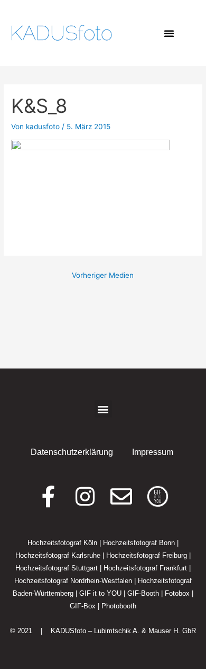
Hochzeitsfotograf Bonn (139, 543)
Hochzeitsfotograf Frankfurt (145, 568)
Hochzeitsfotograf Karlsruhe (57, 555)
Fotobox (177, 593)
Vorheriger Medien (103, 275)
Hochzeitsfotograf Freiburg (146, 555)
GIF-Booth (143, 593)
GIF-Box (83, 606)
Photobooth (118, 606)
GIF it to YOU (100, 593)
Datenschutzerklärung (72, 452)
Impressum (152, 452)
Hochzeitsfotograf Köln (62, 543)
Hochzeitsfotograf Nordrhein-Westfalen (73, 581)
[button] (169, 33)
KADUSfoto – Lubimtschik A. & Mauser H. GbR (123, 631)
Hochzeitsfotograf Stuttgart (56, 568)
